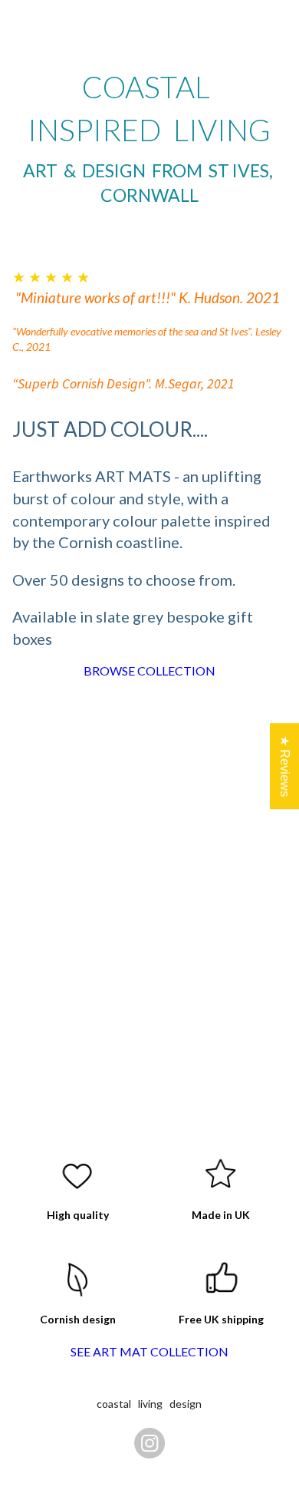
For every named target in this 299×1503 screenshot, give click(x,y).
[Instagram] (149, 1442)
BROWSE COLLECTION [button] (149, 670)
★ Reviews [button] (284, 766)
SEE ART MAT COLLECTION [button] (149, 1351)
